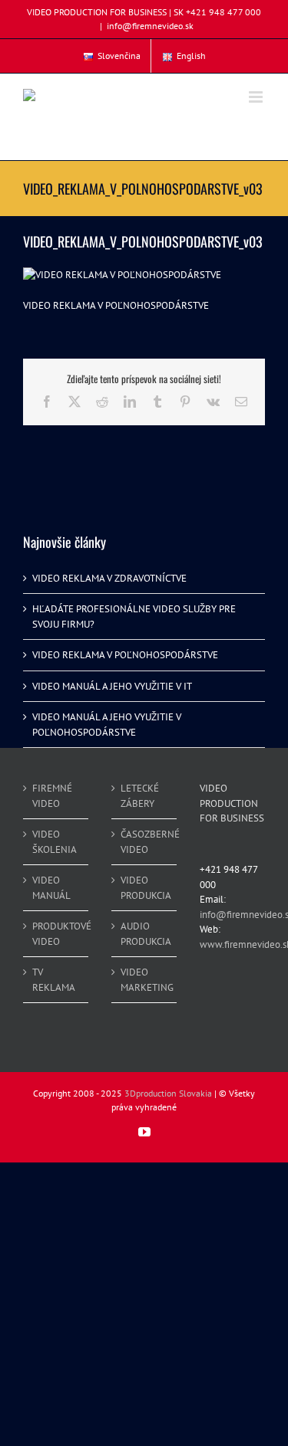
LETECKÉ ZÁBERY (140, 796)
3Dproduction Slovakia (168, 1093)
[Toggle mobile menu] (257, 97)
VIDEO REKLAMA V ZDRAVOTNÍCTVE (109, 578)
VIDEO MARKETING (145, 980)
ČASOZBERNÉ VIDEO (145, 842)
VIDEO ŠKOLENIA (54, 842)
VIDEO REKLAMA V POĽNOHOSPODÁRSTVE (125, 654)
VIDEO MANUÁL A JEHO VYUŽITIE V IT (112, 686)
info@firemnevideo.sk (150, 25)
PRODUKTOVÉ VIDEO (56, 934)
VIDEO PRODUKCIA (145, 888)
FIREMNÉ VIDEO (52, 796)
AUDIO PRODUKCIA (145, 934)
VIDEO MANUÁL (51, 888)
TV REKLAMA (53, 980)
